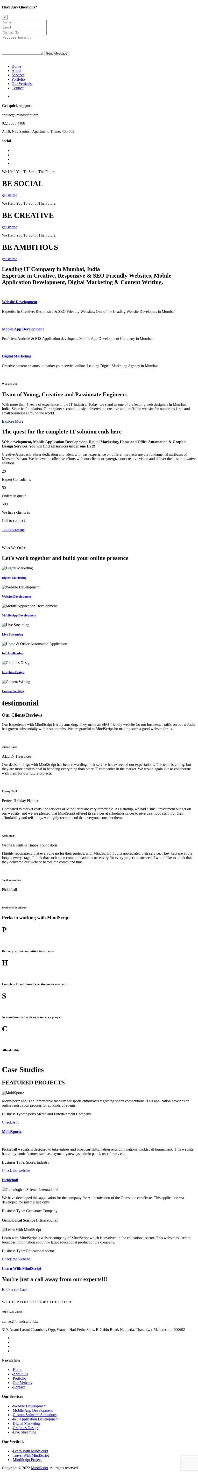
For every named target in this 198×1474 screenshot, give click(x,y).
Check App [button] (10, 1122)
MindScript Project (27, 1460)
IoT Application (12, 653)
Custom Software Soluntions (35, 1415)
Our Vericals (22, 1383)
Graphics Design (13, 672)
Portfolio (18, 79)
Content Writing (13, 691)
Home (16, 66)
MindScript (39, 1468)
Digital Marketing (16, 356)
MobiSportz (11, 1132)
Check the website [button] (16, 1170)
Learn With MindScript (21, 1268)
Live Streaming (12, 634)
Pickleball (10, 1180)
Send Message (56, 53)
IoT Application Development (35, 1419)
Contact (17, 88)
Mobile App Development (23, 329)
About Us (20, 1374)
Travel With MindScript (31, 1455)
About (16, 71)
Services (18, 75)
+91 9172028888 (13, 530)
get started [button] (9, 195)
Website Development (19, 302)
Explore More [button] (12, 421)
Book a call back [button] (15, 1289)
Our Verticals (22, 84)
